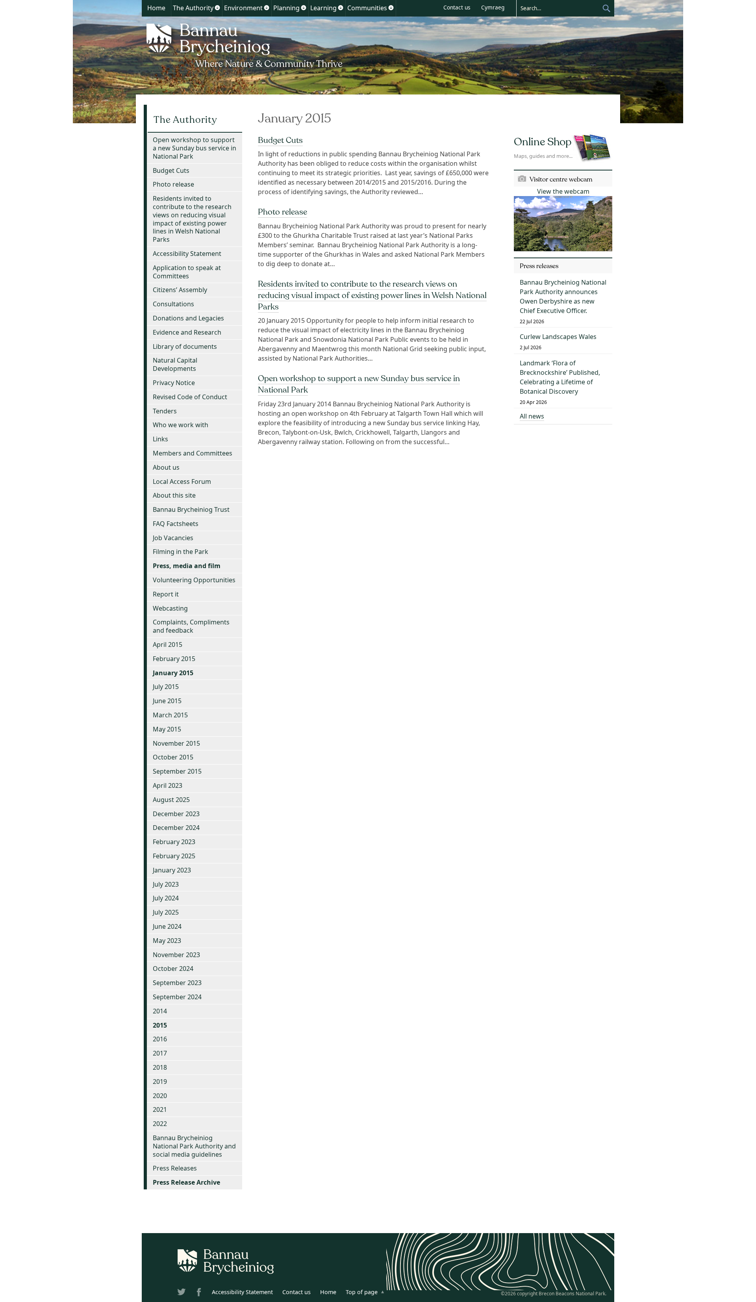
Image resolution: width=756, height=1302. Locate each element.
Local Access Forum (182, 481)
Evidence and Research (187, 332)
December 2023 (176, 813)
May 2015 (167, 729)
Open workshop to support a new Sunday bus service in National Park (194, 148)
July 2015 (166, 686)
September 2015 (177, 771)
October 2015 (173, 757)
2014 (160, 1011)
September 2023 (177, 982)
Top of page (362, 1292)
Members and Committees (192, 453)
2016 (160, 1039)
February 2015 (174, 658)
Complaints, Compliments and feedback (191, 626)
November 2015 (176, 743)
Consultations (173, 304)
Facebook (200, 1293)
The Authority (193, 8)
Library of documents (185, 346)
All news (532, 416)
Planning (286, 8)
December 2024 (176, 827)
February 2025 (174, 856)
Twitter (182, 1293)
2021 (160, 1109)
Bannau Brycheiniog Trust (191, 509)
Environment (243, 8)
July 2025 (166, 912)
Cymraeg (492, 7)
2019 (160, 1081)
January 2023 (172, 870)
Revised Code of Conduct (190, 397)
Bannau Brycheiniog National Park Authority (245, 44)
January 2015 (173, 673)
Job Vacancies (173, 537)
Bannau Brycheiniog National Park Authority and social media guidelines (194, 1146)
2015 (160, 1025)
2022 (160, 1123)
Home (156, 8)
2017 (160, 1053)
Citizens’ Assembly (180, 289)
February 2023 (174, 841)
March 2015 (170, 715)
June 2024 (167, 926)
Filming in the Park (180, 551)
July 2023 (166, 884)
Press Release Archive (186, 1182)
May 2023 (167, 940)
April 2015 (167, 644)
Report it (166, 594)
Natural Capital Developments (175, 364)
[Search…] (559, 8)
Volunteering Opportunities (194, 580)
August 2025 (171, 799)
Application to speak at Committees (187, 271)
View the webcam (563, 191)
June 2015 (167, 700)
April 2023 (167, 785)
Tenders (165, 411)
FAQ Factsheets (175, 523)
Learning (323, 8)
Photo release (282, 211)
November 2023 (176, 954)
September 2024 (177, 997)
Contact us (457, 7)
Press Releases (175, 1168)
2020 (160, 1095)
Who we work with (180, 424)
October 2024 (173, 968)
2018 (160, 1067)
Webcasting (170, 608)
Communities (367, 8)
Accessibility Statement (187, 253)
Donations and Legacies (188, 318)
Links (160, 439)
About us (166, 467)
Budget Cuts (280, 140)
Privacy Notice (174, 382)
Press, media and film (186, 565)
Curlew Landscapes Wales (558, 336)
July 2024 (166, 898)
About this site (174, 495)
